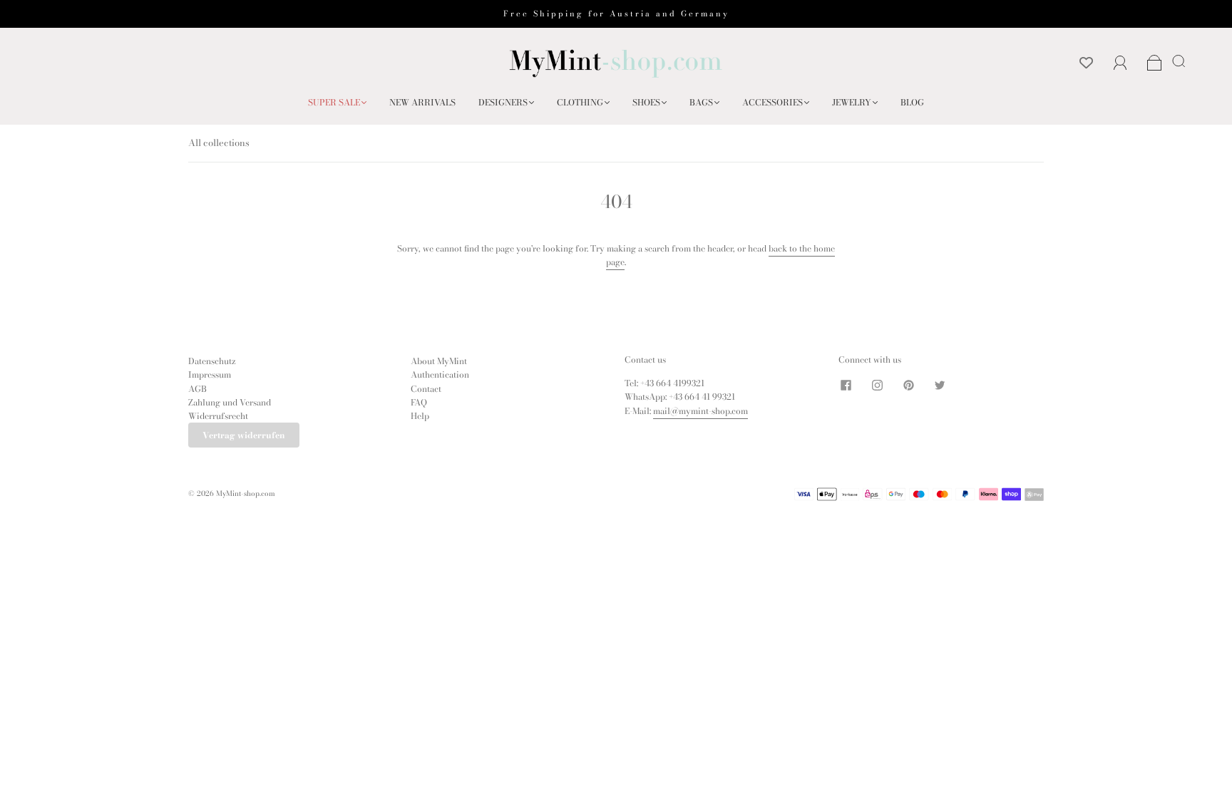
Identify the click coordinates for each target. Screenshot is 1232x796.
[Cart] (1154, 64)
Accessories (772, 102)
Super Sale (334, 102)
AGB (197, 389)
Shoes (646, 102)
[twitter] (939, 384)
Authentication (440, 374)
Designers (503, 102)
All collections (219, 142)
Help (420, 416)
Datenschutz (212, 361)
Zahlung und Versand (229, 402)
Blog (912, 102)
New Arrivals (422, 102)
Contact (426, 389)
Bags (701, 102)
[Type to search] (1176, 60)
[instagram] (877, 384)
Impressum (209, 374)
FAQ (419, 402)
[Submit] (1181, 60)
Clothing (580, 102)
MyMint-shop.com (245, 493)
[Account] (1120, 63)
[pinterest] (908, 384)
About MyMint (439, 361)
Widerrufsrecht (218, 416)
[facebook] (845, 384)
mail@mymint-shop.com (700, 411)
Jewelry (851, 102)
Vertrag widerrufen (243, 435)
